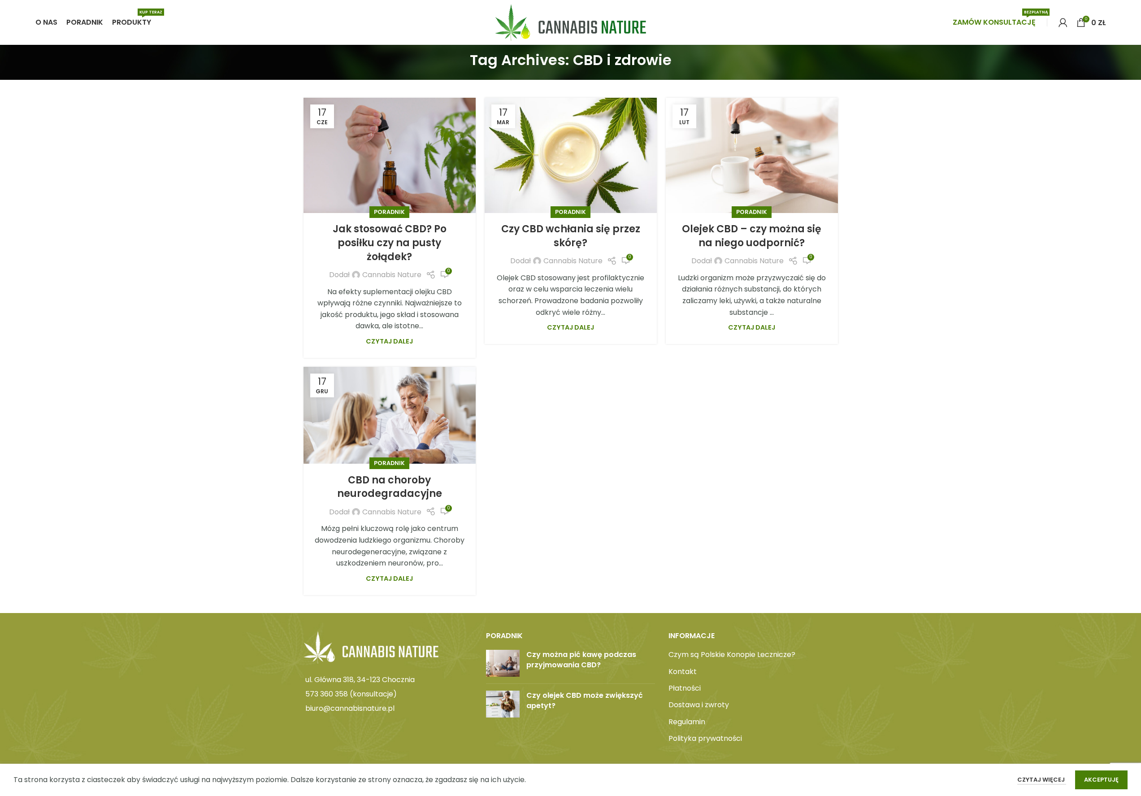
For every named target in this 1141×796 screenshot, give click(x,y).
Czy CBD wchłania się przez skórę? (570, 236)
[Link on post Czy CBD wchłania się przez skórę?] (571, 155)
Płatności (684, 688)
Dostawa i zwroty (698, 705)
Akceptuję (1101, 779)
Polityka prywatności (705, 739)
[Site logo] (570, 22)
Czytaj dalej (389, 341)
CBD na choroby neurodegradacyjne (389, 487)
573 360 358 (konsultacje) (351, 694)
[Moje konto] (1063, 22)
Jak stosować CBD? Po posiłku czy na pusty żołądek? (390, 243)
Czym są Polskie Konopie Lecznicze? (731, 655)
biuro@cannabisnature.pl (350, 708)
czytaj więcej (1041, 779)
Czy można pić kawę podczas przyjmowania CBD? (581, 659)
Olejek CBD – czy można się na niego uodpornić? (751, 236)
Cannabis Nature (391, 275)
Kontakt (682, 672)
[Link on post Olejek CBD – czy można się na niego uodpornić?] (752, 155)
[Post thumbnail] (503, 663)
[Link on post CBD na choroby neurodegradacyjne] (390, 415)
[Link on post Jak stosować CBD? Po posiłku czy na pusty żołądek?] (390, 155)
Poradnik (389, 212)
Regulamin (686, 722)
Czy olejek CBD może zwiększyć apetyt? (584, 700)
